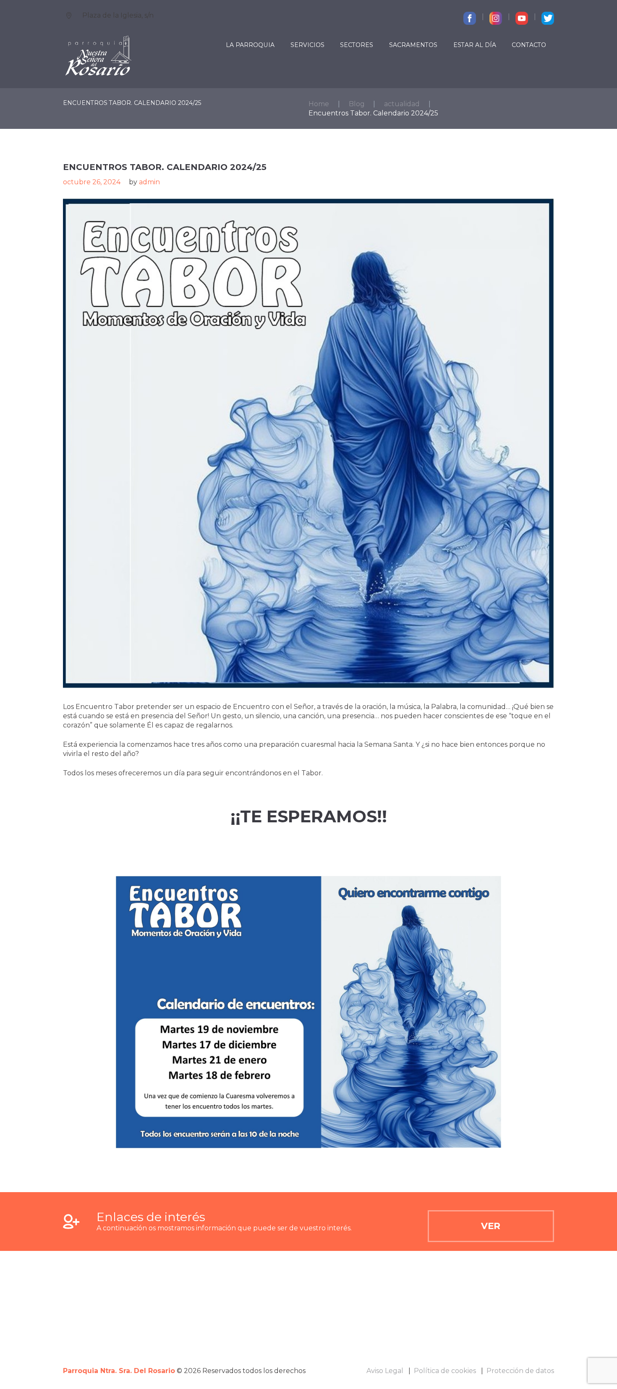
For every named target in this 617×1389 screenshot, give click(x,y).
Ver (490, 1225)
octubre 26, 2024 (91, 182)
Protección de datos (520, 1371)
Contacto (529, 45)
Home (318, 104)
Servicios (307, 45)
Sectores (356, 45)
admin (149, 182)
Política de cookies (445, 1371)
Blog (357, 104)
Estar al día (474, 45)
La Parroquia (250, 45)
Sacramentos (413, 45)
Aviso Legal (384, 1371)
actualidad (402, 104)
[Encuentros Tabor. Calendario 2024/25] (308, 443)
